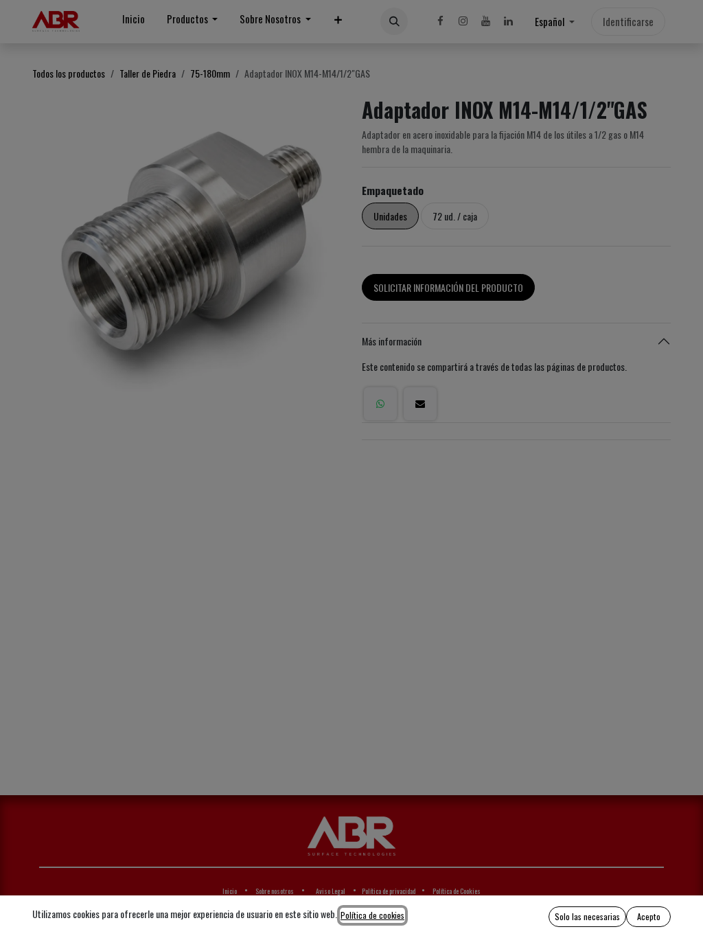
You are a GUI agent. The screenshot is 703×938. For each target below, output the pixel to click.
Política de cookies (372, 915)
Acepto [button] (648, 916)
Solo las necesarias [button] (587, 916)
